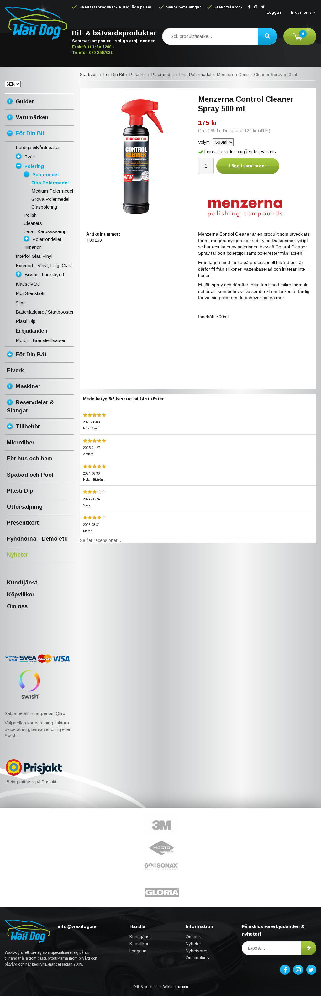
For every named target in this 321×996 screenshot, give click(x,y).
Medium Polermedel (52, 191)
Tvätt (29, 156)
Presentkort (23, 523)
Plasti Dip (25, 321)
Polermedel (45, 174)
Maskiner (28, 386)
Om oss (17, 606)
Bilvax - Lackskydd (44, 274)
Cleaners (33, 223)
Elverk (15, 370)
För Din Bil (30, 133)
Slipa (21, 302)
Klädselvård (28, 284)
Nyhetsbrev (197, 950)
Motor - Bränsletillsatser (41, 340)
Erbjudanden (31, 331)
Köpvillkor (20, 594)
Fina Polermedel (50, 182)
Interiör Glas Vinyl (34, 256)
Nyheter (17, 555)
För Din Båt (31, 354)
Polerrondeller (46, 239)
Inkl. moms (301, 12)
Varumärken (32, 117)
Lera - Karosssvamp (45, 231)
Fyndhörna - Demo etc (37, 539)
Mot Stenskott (30, 293)
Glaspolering (44, 207)
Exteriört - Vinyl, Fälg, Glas (43, 265)
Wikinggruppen (175, 986)
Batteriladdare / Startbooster (45, 311)
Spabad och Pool (30, 475)
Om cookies (197, 957)
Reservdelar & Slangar (30, 406)
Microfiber (20, 442)
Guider (25, 101)
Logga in (274, 12)
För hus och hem (29, 458)
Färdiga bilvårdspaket (38, 147)
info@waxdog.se (77, 926)
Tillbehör (32, 247)
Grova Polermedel (50, 199)
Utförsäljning (25, 507)
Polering (34, 166)
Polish (30, 215)
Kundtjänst (22, 582)
